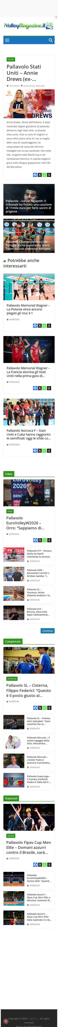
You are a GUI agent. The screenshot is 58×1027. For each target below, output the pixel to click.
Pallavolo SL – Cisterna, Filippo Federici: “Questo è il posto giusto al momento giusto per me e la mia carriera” (28, 690)
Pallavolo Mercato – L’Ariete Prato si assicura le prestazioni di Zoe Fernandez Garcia (39, 760)
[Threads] (49, 175)
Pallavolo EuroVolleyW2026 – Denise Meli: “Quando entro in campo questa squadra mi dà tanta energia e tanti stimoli (39, 878)
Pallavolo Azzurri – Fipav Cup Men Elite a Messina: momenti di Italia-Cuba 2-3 (38, 897)
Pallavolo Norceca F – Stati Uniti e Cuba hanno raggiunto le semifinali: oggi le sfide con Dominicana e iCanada (29, 436)
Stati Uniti (40, 85)
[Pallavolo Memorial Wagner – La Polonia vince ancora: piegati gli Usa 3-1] (28, 276)
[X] (40, 175)
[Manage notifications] (5, 1021)
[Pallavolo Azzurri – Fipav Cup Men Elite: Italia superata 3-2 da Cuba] (13, 919)
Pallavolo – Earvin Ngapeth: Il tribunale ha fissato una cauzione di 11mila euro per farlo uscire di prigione (29, 206)
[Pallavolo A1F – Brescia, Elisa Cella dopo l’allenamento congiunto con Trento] (13, 614)
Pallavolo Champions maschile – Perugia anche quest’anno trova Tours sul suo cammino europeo (28, 245)
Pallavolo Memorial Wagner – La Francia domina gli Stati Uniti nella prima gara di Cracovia (28, 374)
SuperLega (12, 679)
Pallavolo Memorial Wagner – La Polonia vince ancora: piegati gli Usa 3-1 (28, 309)
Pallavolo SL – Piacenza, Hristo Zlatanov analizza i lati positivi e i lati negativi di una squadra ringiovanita (39, 592)
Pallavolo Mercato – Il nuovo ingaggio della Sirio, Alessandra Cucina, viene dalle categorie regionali (38, 740)
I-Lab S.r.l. (33, 1018)
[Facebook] (35, 175)
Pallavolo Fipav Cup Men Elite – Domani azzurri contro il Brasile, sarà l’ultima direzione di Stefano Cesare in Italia (28, 847)
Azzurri (11, 836)
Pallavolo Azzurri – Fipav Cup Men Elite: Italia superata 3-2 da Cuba (38, 916)
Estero (11, 59)
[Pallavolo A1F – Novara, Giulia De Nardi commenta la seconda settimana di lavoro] (13, 556)
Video (10, 511)
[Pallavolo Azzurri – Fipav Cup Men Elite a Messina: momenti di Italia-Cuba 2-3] (13, 900)
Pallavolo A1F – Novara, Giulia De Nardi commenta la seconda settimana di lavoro (39, 553)
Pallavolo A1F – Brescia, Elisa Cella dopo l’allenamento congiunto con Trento (38, 612)
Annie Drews (29, 85)
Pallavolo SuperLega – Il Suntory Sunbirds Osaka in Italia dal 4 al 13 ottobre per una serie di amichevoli (39, 779)
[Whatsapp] (44, 175)
